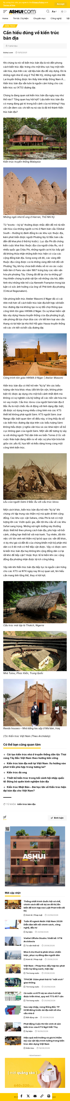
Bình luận (58, 818)
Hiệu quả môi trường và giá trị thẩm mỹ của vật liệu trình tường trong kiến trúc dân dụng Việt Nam (44, 1040)
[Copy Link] (41, 1096)
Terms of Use (9, 5)
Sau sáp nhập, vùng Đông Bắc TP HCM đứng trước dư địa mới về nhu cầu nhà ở (42, 1010)
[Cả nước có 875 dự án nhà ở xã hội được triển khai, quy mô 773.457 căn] (13, 996)
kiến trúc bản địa (26, 804)
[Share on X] (28, 1096)
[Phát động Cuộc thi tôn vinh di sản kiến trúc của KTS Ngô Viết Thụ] (13, 1026)
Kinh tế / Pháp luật (34, 915)
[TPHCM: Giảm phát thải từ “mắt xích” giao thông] (13, 982)
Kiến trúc (10, 26)
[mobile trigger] (6, 11)
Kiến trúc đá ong (17, 772)
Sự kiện (29, 932)
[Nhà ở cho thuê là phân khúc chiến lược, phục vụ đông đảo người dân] (13, 955)
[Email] (35, 1096)
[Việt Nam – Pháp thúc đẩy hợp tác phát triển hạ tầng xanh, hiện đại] (13, 968)
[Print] (48, 1096)
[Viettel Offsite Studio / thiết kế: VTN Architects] (13, 941)
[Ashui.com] (22, 11)
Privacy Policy (38, 2)
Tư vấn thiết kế (32, 945)
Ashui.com (8, 52)
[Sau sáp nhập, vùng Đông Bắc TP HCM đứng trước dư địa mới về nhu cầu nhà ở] (13, 1010)
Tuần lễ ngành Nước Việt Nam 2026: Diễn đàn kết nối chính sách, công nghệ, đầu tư (43, 924)
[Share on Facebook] (21, 1096)
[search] (48, 11)
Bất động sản (32, 1017)
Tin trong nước (32, 973)
